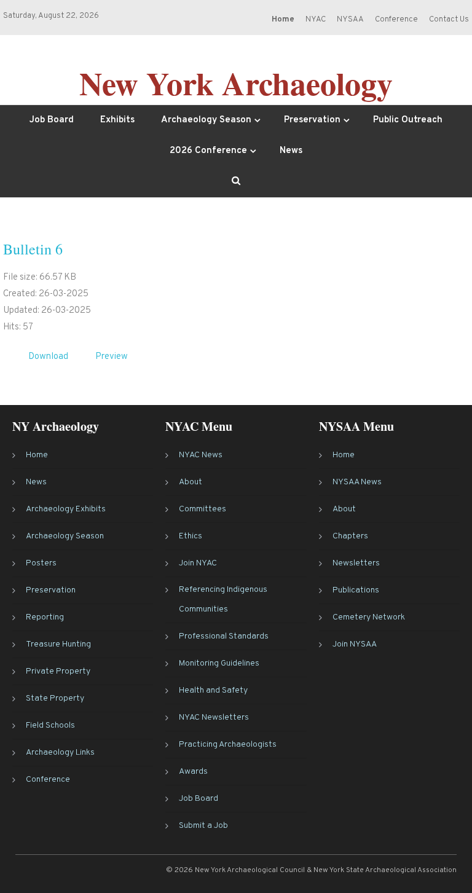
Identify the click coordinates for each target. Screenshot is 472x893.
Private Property (58, 671)
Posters (41, 563)
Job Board (52, 120)
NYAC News (200, 455)
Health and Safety (213, 690)
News (291, 151)
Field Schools (50, 725)
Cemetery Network (368, 617)
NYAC (315, 20)
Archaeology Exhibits (66, 509)
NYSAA (350, 20)
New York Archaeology (236, 83)
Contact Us (449, 20)
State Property (55, 698)
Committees (202, 509)
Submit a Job (203, 825)
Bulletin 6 (33, 249)
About (190, 482)
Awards (193, 771)
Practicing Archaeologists (228, 744)
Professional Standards (224, 636)
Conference (396, 20)
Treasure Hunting (58, 644)
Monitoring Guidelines (219, 663)
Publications (355, 590)
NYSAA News (357, 482)
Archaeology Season (206, 120)
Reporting (45, 617)
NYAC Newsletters (214, 717)
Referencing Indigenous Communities (223, 599)
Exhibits (117, 120)
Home (37, 455)
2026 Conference (208, 151)
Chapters (350, 536)
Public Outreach (407, 120)
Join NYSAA (354, 644)
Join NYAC (198, 563)
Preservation (312, 120)
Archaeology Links (60, 752)
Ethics (190, 536)
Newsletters (356, 563)
